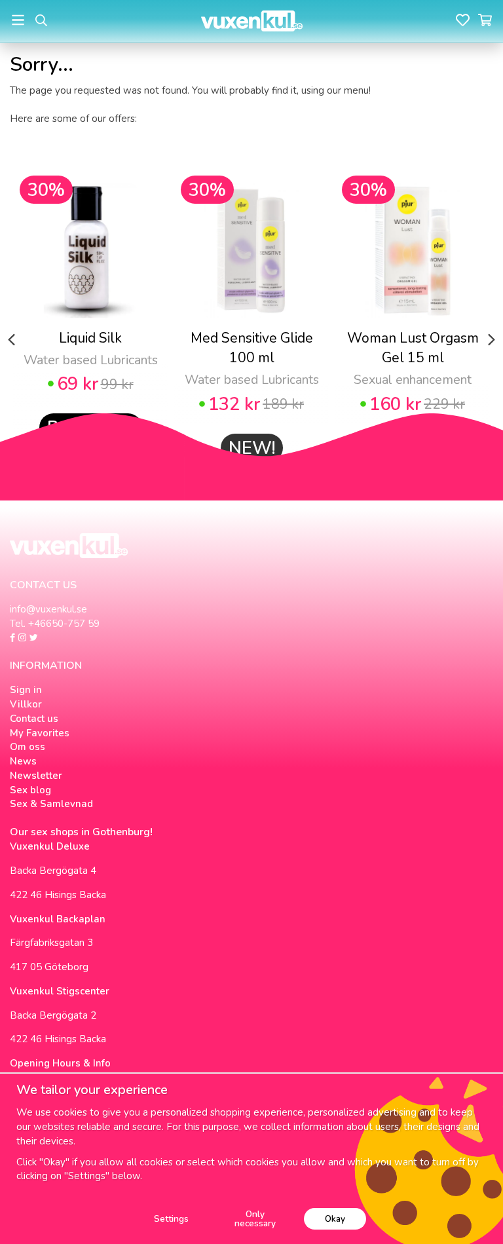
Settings (171, 1219)
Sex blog (30, 790)
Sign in (26, 689)
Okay (335, 1219)
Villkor (26, 704)
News (23, 761)
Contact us (34, 718)
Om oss (27, 746)
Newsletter (36, 775)
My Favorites (39, 733)
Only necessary (255, 1219)
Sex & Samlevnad (51, 803)
